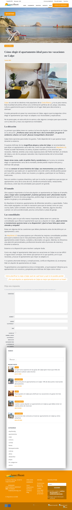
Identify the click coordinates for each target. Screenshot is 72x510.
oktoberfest (12, 457)
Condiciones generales (40, 484)
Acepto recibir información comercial (57, 497)
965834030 (11, 485)
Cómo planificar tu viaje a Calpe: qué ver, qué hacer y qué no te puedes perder (35, 276)
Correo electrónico (10, 322)
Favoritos (66, 1)
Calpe (6, 103)
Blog (50, 5)
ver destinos (10, 14)
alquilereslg (12, 431)
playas (10, 459)
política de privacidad (57, 491)
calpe (10, 437)
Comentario (11, 293)
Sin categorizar (13, 462)
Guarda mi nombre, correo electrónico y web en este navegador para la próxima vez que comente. (10, 340)
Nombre (11, 316)
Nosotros (38, 5)
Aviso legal (40, 490)
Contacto (45, 5)
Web (13, 328)
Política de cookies (40, 487)
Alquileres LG (61, 147)
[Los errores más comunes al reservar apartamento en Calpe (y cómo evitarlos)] (11, 415)
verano (11, 465)
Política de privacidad (40, 492)
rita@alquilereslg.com (14, 490)
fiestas (10, 445)
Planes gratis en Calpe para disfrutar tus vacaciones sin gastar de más (38, 394)
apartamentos (13, 434)
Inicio (24, 5)
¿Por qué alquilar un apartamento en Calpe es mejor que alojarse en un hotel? (37, 279)
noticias (11, 451)
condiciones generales (56, 494)
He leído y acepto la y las (57, 492)
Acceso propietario (48, 1)
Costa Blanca (46, 103)
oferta (10, 454)
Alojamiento (31, 5)
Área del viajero (58, 1)
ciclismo (11, 440)
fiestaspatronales (14, 448)
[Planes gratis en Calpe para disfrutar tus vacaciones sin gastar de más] (11, 393)
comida (11, 442)
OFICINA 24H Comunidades (60, 5)
